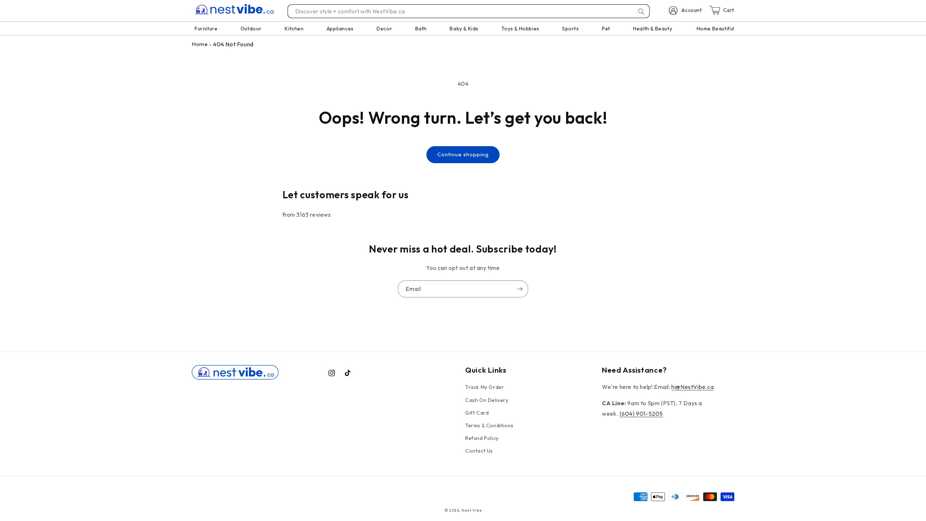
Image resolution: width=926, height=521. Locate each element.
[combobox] (469, 11)
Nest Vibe (471, 510)
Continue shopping (463, 154)
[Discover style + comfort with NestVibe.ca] (641, 12)
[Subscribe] (520, 288)
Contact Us (479, 451)
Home (200, 44)
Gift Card (477, 413)
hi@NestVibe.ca (692, 386)
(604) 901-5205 (641, 413)
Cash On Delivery (487, 400)
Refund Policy (482, 438)
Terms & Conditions (489, 425)
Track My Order (484, 387)
